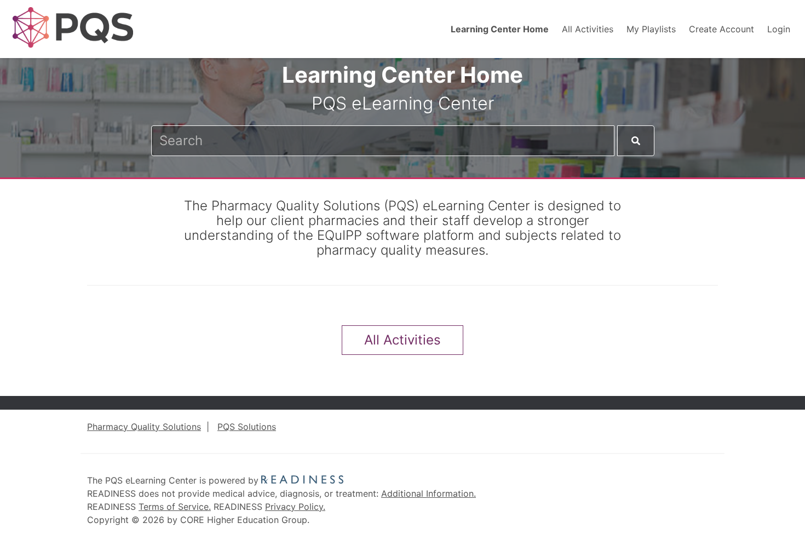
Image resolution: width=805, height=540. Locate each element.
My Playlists (651, 29)
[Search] (635, 140)
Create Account (721, 29)
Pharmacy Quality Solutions (144, 426)
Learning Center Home (500, 29)
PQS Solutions (246, 426)
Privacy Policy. (295, 506)
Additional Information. (428, 493)
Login (778, 29)
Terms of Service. (175, 506)
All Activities (587, 29)
